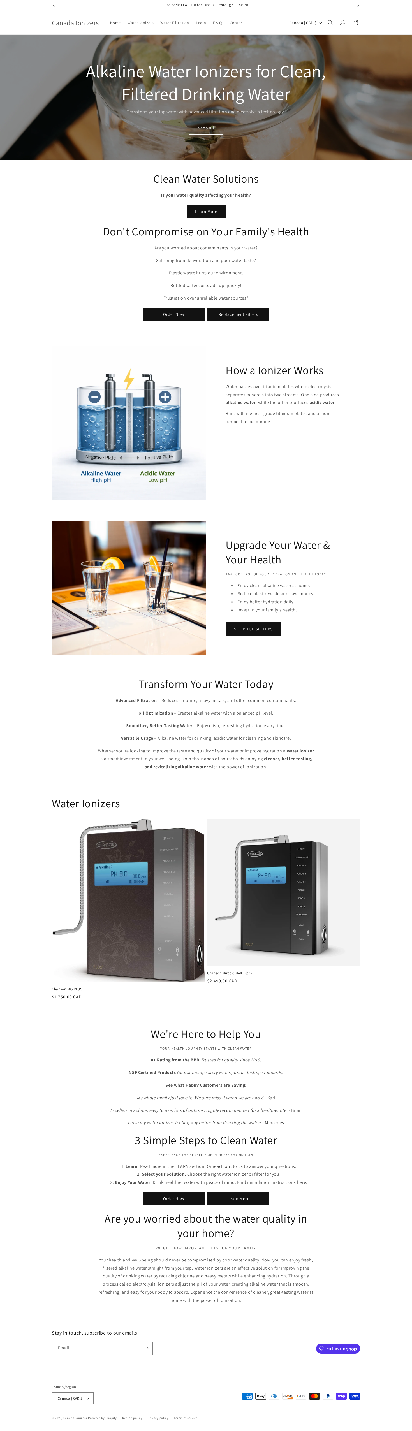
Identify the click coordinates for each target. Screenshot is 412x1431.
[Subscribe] (146, 1348)
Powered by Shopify (102, 1418)
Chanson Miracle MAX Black (230, 973)
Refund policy (132, 1418)
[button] (330, 23)
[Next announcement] (358, 5)
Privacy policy (158, 1418)
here (301, 1182)
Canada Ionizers (75, 1418)
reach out (222, 1166)
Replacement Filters (238, 314)
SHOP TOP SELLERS (253, 629)
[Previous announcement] (54, 5)
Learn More (206, 211)
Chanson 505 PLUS (67, 989)
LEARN (182, 1166)
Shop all (206, 128)
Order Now (173, 314)
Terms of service (185, 1418)
